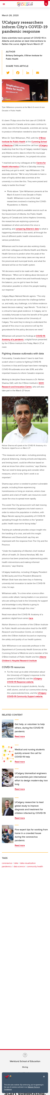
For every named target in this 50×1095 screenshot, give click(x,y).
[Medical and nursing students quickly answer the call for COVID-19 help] (7, 754)
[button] (9, 72)
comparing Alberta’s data (27, 228)
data (16, 863)
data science (19, 866)
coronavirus (7, 863)
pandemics (7, 866)
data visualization (28, 863)
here (31, 618)
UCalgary (43, 145)
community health (35, 866)
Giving (25, 1067)
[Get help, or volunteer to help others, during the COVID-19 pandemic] (7, 729)
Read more (20, 736)
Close (44, 1078)
